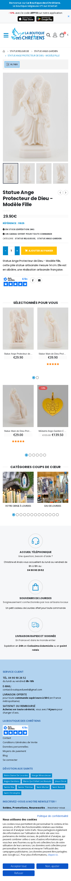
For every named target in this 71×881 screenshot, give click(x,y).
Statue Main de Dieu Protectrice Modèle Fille (53, 354)
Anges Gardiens (11, 781)
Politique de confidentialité (52, 816)
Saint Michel (43, 787)
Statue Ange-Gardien (46, 51)
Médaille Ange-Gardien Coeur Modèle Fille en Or (53, 431)
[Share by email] (39, 280)
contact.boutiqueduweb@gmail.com (22, 689)
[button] (48, 35)
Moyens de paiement (14, 751)
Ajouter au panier (41, 250)
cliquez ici (53, 854)
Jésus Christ (60, 781)
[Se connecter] (55, 35)
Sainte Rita (9, 787)
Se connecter (10, 759)
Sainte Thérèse (25, 787)
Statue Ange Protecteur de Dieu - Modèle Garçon (18, 354)
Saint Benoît (58, 787)
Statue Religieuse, (25, 238)
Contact (7, 738)
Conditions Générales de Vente (20, 742)
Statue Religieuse (19, 51)
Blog (5, 755)
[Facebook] (33, 280)
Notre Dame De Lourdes (16, 775)
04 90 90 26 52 (17, 677)
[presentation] (8, 117)
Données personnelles (15, 746)
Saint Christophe (12, 792)
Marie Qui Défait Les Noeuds (37, 781)
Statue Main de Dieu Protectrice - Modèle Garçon (18, 431)
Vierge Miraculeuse (41, 775)
